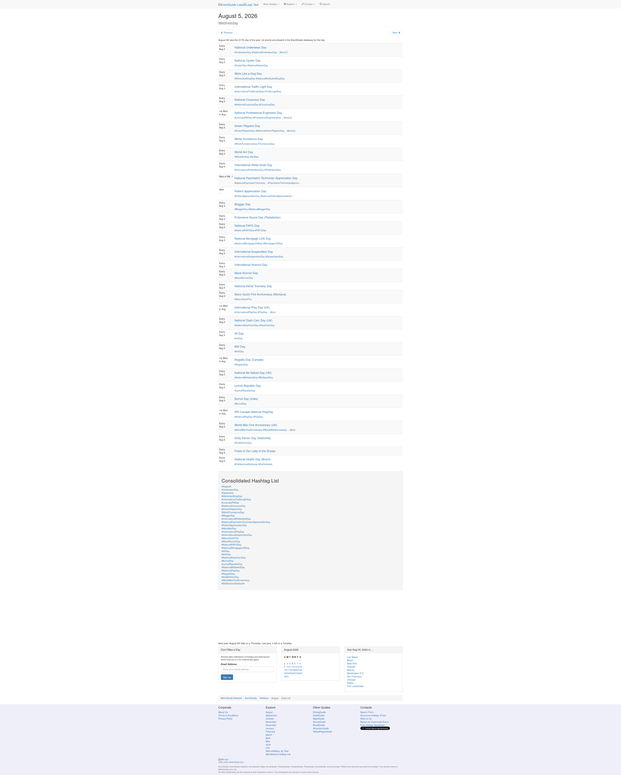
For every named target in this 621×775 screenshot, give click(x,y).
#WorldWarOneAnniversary (248, 429)
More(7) (284, 52)
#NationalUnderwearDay (264, 52)
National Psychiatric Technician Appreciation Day (266, 178)
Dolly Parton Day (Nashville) (252, 438)
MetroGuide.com (236, 762)
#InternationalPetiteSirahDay (249, 169)
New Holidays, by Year (277, 751)
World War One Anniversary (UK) (255, 425)
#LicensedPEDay (243, 117)
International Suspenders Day (253, 251)
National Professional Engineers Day (258, 112)
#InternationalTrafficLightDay (249, 91)
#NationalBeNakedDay (246, 377)
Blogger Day (242, 204)
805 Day (239, 346)
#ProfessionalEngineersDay (267, 117)
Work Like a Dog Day (248, 73)
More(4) (288, 117)
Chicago (351, 679)
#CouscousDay (267, 104)
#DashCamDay (267, 325)
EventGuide (251, 698)
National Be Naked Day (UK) (253, 372)
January (270, 728)
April (268, 738)
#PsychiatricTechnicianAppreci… (284, 182)
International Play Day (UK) (252, 307)
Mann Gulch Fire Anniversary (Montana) (260, 294)
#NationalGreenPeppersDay (270, 130)
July (268, 747)
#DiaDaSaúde (265, 464)
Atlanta (350, 670)
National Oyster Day (247, 60)
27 (295, 673)
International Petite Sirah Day (253, 165)
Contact (308, 4)
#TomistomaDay (266, 143)
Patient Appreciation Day (250, 191)
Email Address (229, 664)
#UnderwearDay (242, 52)
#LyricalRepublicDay (244, 390)
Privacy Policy (225, 718)
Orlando (351, 666)
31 (288, 676)
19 (293, 670)
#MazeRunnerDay (243, 277)
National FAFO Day (247, 225)
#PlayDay (262, 312)
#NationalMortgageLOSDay (248, 243)
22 (301, 670)
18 (290, 670)
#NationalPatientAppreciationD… (277, 196)
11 (290, 666)
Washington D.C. (355, 673)
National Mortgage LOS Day (252, 238)
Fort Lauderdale (355, 686)
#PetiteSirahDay (272, 169)
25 (290, 673)
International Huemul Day (250, 264)
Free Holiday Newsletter (372, 725)
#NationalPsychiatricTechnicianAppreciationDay (246, 522)
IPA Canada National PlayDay (253, 412)
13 (295, 666)
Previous (228, 32)
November (271, 721)
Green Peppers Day (247, 126)
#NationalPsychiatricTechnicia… (250, 182)
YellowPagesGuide (322, 731)
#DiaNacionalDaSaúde (246, 464)
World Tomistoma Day (248, 139)
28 (298, 673)
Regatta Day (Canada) (249, 359)
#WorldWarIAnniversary (275, 429)
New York (352, 663)
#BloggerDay (241, 209)
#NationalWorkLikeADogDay (270, 78)
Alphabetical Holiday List (278, 754)
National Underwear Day (250, 47)
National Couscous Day (249, 99)
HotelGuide (318, 715)
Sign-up (227, 677)
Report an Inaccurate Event (374, 721)
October (270, 718)
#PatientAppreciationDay (247, 196)
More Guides (270, 4)
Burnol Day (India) (246, 398)
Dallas (350, 682)
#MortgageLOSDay (273, 243)
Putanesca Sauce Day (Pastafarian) (257, 217)
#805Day (239, 351)
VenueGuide (319, 721)
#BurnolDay (240, 403)
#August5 (226, 486)
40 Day (239, 333)
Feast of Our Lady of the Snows (254, 451)
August (274, 698)
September (271, 715)
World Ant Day (243, 152)
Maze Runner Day (246, 273)
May (268, 741)
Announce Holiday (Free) (373, 715)
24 (288, 673)
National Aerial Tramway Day (253, 286)
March (269, 734)
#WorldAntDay (241, 156)
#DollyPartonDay (243, 442)
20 (295, 670)
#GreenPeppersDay (244, 130)
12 (293, 666)
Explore (290, 4)
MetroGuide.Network (231, 698)
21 (298, 670)
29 (301, 673)
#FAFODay (260, 230)
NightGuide (318, 718)
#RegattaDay (241, 364)
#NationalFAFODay (244, 230)
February (270, 731)
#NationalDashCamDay (246, 325)
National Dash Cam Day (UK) (253, 320)
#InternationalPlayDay (245, 312)
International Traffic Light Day (253, 86)
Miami (350, 660)
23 (285, 673)
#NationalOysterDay (257, 65)
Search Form (367, 712)
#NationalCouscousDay (246, 104)
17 (288, 670)
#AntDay (254, 156)
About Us (223, 712)
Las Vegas (352, 657)
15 (301, 666)
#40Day (238, 338)
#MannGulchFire (243, 299)
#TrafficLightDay (273, 91)
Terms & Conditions (228, 715)
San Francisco (354, 676)
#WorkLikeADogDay (244, 78)
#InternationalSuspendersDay (249, 256)
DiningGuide (319, 712)
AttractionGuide (321, 728)
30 (285, 676)
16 (285, 670)
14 (298, 666)
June (268, 744)
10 (288, 666)
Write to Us (366, 718)
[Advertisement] (310, 615)
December (271, 725)
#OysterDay (240, 65)
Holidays (264, 698)
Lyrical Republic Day (247, 385)
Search (326, 4)
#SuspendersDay (274, 256)
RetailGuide (319, 725)
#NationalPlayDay (243, 416)
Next (395, 32)
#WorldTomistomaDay (245, 143)
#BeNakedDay (265, 377)
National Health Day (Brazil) (252, 459)
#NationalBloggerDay (259, 209)
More (273, 312)
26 (293, 673)
